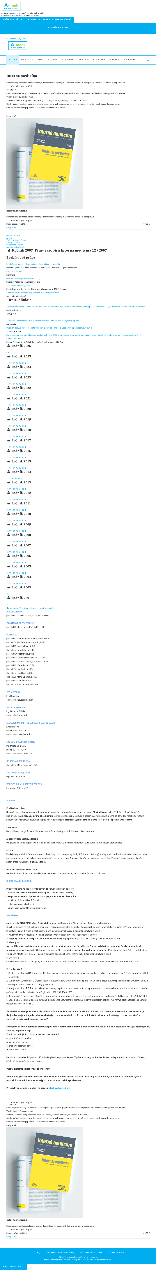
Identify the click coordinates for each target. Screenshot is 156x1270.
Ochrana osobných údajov (91, 1252)
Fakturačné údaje (116, 1252)
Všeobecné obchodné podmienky (60, 1252)
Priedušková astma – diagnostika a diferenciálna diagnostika (33, 264)
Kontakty (114, 60)
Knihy (41, 60)
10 (13, 363)
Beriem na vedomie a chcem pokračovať (49, 19)
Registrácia (22, 38)
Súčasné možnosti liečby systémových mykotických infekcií (32, 293)
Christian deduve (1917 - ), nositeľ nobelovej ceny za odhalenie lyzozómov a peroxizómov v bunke (49, 328)
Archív (9, 238)
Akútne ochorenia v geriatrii (18, 285)
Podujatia (26, 60)
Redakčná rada (13, 242)
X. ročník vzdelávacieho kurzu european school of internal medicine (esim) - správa (42, 321)
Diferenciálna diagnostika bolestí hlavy (23, 278)
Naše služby (99, 60)
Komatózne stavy (14, 271)
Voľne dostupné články (16, 240)
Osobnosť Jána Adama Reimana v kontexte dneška (32, 608)
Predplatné (11, 227)
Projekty (83, 60)
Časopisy (52, 60)
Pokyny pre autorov (14, 245)
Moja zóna (129, 60)
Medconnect (68, 60)
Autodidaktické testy (15, 247)
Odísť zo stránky (12, 19)
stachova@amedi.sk (59, 1088)
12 (7, 363)
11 (10, 363)
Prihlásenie (11, 38)
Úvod (14, 60)
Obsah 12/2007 (13, 235)
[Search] (148, 60)
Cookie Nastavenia (13, 1267)
